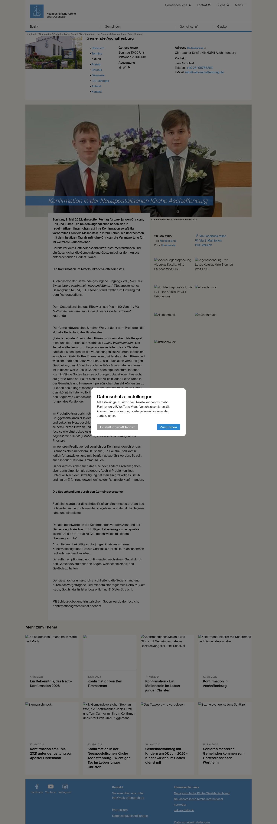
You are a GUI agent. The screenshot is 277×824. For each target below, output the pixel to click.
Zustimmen (168, 427)
